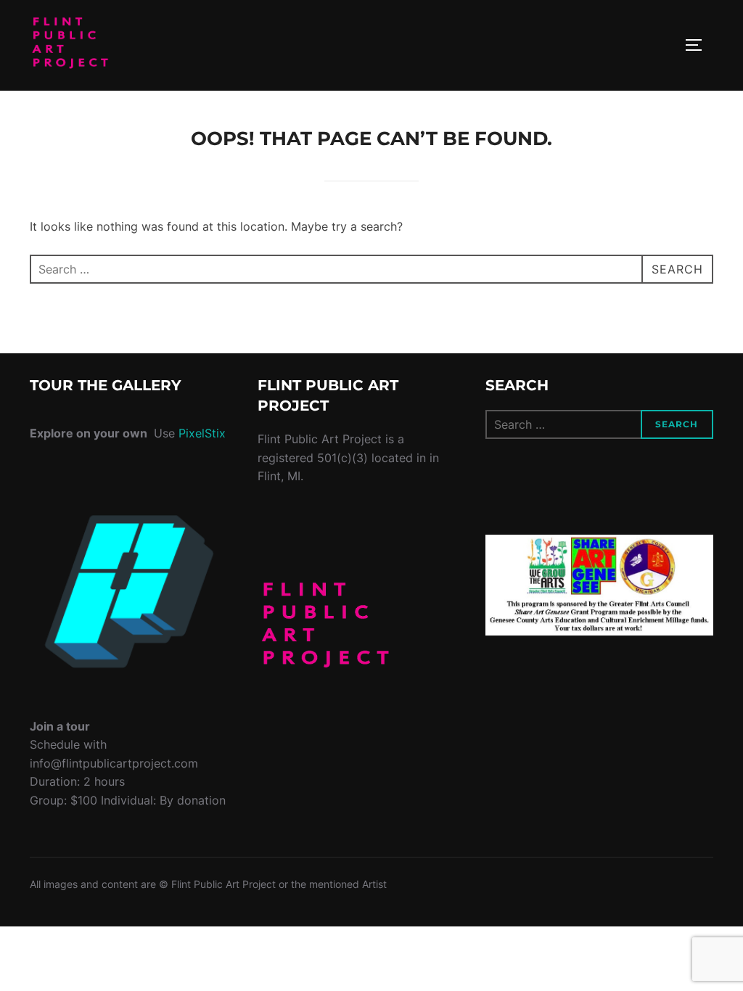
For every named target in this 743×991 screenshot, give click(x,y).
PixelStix (202, 433)
